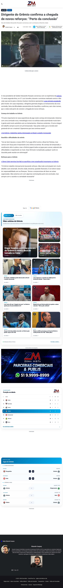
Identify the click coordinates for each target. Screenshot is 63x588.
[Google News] (34, 208)
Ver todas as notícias (55, 341)
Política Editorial (23, 581)
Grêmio (9, 10)
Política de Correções (32, 581)
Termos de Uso (24, 584)
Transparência (41, 581)
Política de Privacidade (54, 581)
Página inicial (6, 581)
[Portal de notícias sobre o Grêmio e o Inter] (31, 4)
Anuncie (30, 584)
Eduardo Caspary (8, 27)
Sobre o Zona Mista (14, 581)
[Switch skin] (2, 4)
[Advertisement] (31, 83)
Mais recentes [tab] (19, 215)
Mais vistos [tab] (9, 215)
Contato (47, 581)
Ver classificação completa (31, 426)
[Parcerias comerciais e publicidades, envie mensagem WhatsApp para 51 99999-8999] (31, 365)
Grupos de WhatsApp (37, 584)
